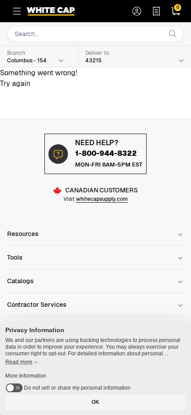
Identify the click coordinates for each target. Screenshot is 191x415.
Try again (15, 83)
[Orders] (156, 11)
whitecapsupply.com (102, 199)
